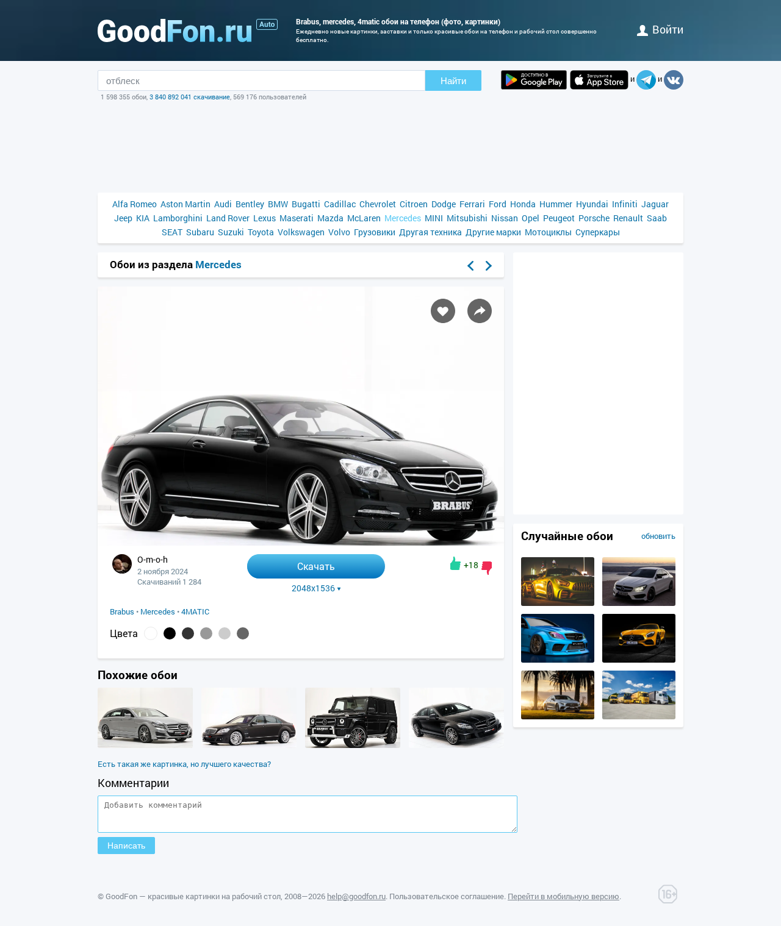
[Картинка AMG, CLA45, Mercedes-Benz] (638, 602)
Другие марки (493, 232)
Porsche (594, 218)
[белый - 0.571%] (150, 633)
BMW (278, 204)
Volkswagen (301, 232)
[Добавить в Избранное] (443, 311)
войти (667, 29)
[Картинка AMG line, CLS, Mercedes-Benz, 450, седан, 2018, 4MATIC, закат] (557, 716)
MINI (434, 218)
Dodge (443, 204)
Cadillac (340, 204)
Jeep (123, 218)
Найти (453, 81)
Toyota (261, 232)
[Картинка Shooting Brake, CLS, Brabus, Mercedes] (145, 744)
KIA (142, 218)
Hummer (555, 204)
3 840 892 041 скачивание (189, 96)
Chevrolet (377, 204)
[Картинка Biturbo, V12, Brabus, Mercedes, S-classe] (249, 744)
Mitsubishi (467, 218)
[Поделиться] (479, 311)
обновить (658, 536)
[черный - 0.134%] (170, 633)
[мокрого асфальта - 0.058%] (243, 633)
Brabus (122, 611)
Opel (530, 218)
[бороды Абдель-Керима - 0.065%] (224, 633)
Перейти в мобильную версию (563, 896)
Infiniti (625, 204)
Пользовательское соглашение (446, 896)
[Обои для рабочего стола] (174, 30)
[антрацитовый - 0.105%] (188, 633)
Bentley (250, 204)
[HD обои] (534, 80)
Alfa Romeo (134, 204)
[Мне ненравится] (486, 568)
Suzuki (231, 232)
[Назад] (470, 266)
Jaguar (655, 204)
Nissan (504, 218)
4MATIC (195, 611)
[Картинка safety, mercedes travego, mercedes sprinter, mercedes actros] (638, 716)
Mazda (330, 218)
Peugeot (559, 218)
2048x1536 (313, 588)
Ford (497, 204)
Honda (523, 204)
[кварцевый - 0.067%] (206, 633)
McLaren (364, 218)
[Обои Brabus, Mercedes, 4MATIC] (301, 542)
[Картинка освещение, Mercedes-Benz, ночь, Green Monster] (557, 602)
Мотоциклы (548, 232)
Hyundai (592, 204)
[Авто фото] (267, 24)
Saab (657, 218)
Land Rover (228, 218)
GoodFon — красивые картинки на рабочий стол (193, 896)
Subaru (200, 232)
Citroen (414, 204)
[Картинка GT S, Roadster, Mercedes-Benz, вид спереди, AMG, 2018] (638, 659)
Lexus (264, 218)
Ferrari (472, 204)
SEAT (172, 232)
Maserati (296, 218)
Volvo (339, 232)
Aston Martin (185, 204)
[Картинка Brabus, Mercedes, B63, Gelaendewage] (352, 744)
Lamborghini (178, 218)
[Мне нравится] (455, 563)
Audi (223, 204)
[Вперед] (489, 266)
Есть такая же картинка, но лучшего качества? (184, 763)
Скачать (316, 566)
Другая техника (430, 232)
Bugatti (306, 204)
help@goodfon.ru (356, 896)
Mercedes (402, 218)
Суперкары (597, 232)
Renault (628, 218)
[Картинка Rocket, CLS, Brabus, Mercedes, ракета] (456, 744)
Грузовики (374, 232)
